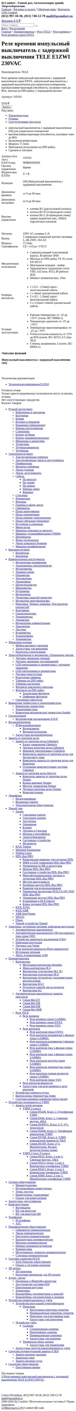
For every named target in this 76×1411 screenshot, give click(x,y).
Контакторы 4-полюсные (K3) (41, 974)
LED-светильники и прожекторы (36, 670)
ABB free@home (25, 913)
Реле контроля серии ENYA (46, 1031)
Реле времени (61, 31)
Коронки (28, 492)
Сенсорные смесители (29, 699)
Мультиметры (24, 568)
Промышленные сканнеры (46, 1335)
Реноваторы (23, 498)
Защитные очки (25, 1357)
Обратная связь (46, 9)
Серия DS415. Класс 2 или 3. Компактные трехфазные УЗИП (49, 1171)
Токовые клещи (25, 571)
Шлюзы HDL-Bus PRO (36, 869)
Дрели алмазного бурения (31, 543)
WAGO (20, 916)
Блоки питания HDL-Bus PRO (41, 904)
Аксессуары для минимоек (32, 648)
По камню (29, 485)
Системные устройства (37, 840)
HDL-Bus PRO (24, 856)
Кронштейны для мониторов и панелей (39, 1293)
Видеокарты (23, 1207)
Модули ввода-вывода (36, 881)
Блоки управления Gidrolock (40, 744)
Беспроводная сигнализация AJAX (37, 718)
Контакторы (23, 961)
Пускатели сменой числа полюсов (43, 987)
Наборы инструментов (29, 428)
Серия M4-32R (31, 1003)
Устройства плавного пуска (32, 1092)
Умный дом (15, 808)
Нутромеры (23, 591)
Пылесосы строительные (31, 651)
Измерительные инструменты (26, 559)
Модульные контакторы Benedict (42, 964)
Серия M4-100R (32, 1009)
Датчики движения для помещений (37, 661)
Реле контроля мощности (38, 1083)
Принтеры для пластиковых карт (49, 1316)
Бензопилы (22, 552)
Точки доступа (24, 1191)
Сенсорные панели (34, 814)
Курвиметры (23, 632)
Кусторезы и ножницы (29, 524)
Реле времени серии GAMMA (48, 1019)
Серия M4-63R (31, 1006)
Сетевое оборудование (22, 1182)
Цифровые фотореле (35, 696)
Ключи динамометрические (32, 437)
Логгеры (21, 629)
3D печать (14, 1268)
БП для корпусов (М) (28, 1213)
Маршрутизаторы (26, 1185)
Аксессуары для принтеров (46, 1319)
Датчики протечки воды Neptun (42, 789)
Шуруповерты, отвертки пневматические (41, 1252)
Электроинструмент (20, 453)
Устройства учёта (26, 1322)
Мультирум (29, 843)
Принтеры (29, 1306)
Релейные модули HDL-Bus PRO (42, 884)
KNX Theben (23, 846)
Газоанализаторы (26, 613)
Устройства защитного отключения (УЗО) (41, 939)
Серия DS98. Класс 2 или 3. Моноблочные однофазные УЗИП (50, 1177)
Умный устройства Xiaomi (31, 923)
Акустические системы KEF (33, 1284)
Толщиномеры (24, 635)
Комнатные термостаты (30, 706)
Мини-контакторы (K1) (37, 968)
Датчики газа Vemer (27, 945)
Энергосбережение (34, 837)
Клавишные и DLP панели (39, 900)
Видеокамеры (31, 728)
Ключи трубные (25, 434)
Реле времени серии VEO (45, 1025)
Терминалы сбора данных (38, 1341)
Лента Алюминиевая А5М (32, 955)
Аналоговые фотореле (36, 693)
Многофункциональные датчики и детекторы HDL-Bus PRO (44, 877)
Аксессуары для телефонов (24, 1201)
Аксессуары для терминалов (47, 1344)
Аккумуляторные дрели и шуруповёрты (40, 460)
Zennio (20, 811)
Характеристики (18, 115)
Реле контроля (31, 1028)
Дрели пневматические (30, 1233)
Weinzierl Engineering (28, 849)
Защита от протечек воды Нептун (36, 773)
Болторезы (22, 415)
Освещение (29, 824)
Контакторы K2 (32, 990)
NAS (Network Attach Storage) (33, 1261)
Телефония (15, 1217)
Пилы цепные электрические (33, 517)
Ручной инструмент (20, 409)
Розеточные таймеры (28, 677)
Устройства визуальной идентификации (40, 1303)
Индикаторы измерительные (33, 623)
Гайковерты (23, 508)
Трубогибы (22, 444)
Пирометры (23, 575)
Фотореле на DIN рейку (30, 690)
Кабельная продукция (29, 942)
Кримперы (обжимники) (30, 425)
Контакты (64, 9)
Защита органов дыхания (31, 1354)
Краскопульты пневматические (34, 1239)
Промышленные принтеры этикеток (52, 1312)
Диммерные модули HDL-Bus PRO (44, 897)
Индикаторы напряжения (31, 562)
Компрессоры (24, 1249)
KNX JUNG (23, 907)
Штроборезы (23, 536)
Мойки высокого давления (32, 645)
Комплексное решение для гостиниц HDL (48, 859)
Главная (6, 9)
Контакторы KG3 (33, 983)
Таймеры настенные (28, 683)
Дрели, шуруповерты (28, 472)
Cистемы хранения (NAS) (24, 1258)
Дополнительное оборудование (34, 805)
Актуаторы (29, 821)
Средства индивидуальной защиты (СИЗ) (33, 1351)
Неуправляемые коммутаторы (34, 1188)
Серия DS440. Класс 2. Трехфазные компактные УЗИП (51, 1132)
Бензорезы (22, 556)
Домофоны (15, 795)
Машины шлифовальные (31, 546)
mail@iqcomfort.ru (59, 16)
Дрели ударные (25, 469)
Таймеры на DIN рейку (30, 680)
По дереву (29, 482)
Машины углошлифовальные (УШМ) (38, 533)
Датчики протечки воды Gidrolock (43, 747)
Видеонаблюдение (19, 722)
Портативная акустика (29, 1287)
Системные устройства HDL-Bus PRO (46, 872)
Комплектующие (33, 792)
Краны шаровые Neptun (37, 782)
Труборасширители (27, 447)
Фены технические (27, 540)
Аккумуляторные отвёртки (32, 457)
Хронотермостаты (26, 709)
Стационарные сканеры (44, 1328)
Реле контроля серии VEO (45, 1079)
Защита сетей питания (29, 1105)
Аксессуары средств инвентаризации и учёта (43, 1348)
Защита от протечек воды (23, 738)
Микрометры (23, 587)
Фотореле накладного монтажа (34, 686)
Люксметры (23, 626)
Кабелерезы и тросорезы (30, 412)
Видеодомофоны (26, 798)
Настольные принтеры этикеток (49, 1309)
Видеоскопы (23, 594)
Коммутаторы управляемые (32, 1194)
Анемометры (23, 639)
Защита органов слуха (29, 1360)
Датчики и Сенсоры (35, 830)
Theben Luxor (24, 853)
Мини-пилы (23, 527)
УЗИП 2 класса (32, 1108)
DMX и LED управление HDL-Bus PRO (47, 862)
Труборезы (22, 450)
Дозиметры (22, 619)
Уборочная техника (20, 642)
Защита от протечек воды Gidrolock (37, 741)
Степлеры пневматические (32, 1255)
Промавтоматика (24, 31)
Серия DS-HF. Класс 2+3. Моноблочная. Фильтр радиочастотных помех (45, 1147)
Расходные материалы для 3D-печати (38, 1274)
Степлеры (22, 495)
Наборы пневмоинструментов (34, 1245)
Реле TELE (43, 31)
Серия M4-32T (31, 999)
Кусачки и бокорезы (28, 421)
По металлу (30, 479)
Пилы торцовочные (27, 514)
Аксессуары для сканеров (45, 1338)
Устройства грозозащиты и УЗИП (28, 1102)
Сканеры (28, 1325)
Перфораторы (24, 463)
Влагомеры (22, 610)
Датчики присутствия (29, 674)
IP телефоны (23, 1220)
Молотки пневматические (31, 1242)
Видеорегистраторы (35, 731)
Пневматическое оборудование (27, 1226)
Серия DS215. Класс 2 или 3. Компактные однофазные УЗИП (49, 1164)
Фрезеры (21, 501)
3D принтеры (24, 1271)
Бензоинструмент (19, 549)
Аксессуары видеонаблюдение (34, 734)
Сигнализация (17, 715)
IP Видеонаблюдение (28, 725)
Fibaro (19, 920)
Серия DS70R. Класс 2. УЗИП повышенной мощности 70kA (48, 1139)
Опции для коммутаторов (31, 1197)
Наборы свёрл (31, 488)
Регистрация (17, 28)
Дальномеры (23, 581)
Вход (4, 28)
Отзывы (13, 118)
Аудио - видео (16, 1277)
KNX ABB (22, 910)
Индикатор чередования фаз (33, 600)
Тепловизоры (24, 578)
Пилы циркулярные (27, 511)
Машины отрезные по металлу (34, 530)
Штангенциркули (26, 584)
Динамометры (24, 616)
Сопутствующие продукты (24, 121)
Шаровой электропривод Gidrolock (44, 750)
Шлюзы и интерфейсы (36, 833)
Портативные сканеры (43, 1332)
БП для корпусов (26, 1210)
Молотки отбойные (27, 466)
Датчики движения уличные (33, 658)
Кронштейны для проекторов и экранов (40, 1297)
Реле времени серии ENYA (17, 34)
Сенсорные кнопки (34, 817)
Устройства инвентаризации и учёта (30, 1300)
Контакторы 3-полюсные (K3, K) (42, 971)
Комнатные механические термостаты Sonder (43, 712)
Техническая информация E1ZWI (28, 384)
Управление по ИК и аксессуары (42, 865)
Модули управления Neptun (39, 785)
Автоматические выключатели (34, 929)
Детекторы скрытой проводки (34, 597)
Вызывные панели (27, 801)
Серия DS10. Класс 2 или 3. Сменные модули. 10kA (46, 1158)
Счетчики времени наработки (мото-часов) (42, 1098)
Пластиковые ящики (28, 1367)
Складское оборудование (23, 1364)
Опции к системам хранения (33, 1265)
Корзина (11, 21)
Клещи (20, 418)
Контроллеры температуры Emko (36, 1095)
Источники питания (28, 952)
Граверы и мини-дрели (29, 504)
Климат (27, 827)
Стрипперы (23, 431)
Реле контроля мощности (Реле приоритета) (42, 948)
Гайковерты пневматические (33, 1229)
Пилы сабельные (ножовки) (32, 520)
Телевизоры (23, 1290)
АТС (18, 1223)
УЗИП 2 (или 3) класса (36, 1153)
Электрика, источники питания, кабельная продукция (41, 926)
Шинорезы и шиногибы (30, 441)
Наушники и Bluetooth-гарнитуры (36, 1281)
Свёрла (20, 476)
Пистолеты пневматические (32, 1236)
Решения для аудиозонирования (42, 888)
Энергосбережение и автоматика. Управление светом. (41, 655)
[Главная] (9, 12)
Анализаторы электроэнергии (34, 565)
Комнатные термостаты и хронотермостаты (34, 702)
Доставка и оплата (24, 9)
